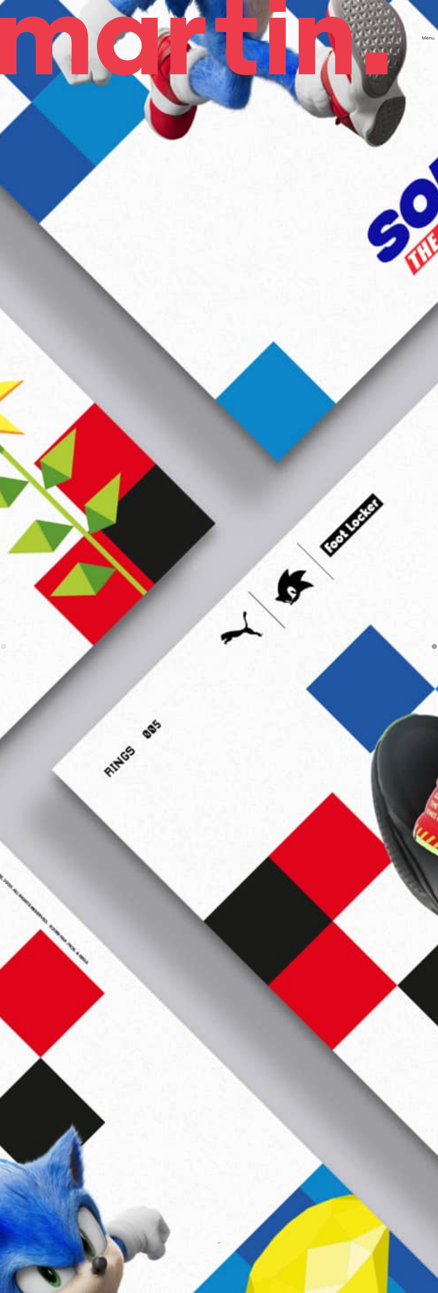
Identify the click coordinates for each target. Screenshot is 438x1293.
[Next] (434, 646)
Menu (428, 38)
